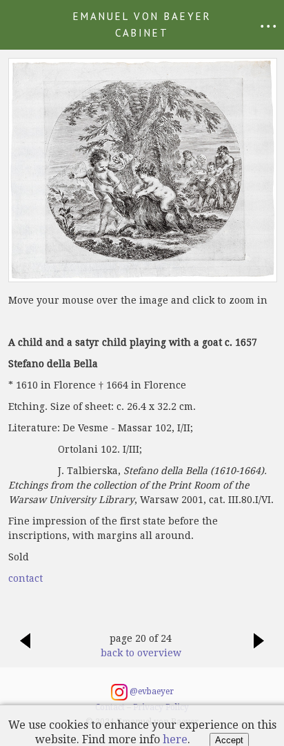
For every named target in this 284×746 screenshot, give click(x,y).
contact (25, 578)
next (259, 648)
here (175, 739)
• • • (268, 26)
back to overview (141, 652)
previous (24, 648)
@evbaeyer (151, 691)
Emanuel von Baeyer (142, 24)
